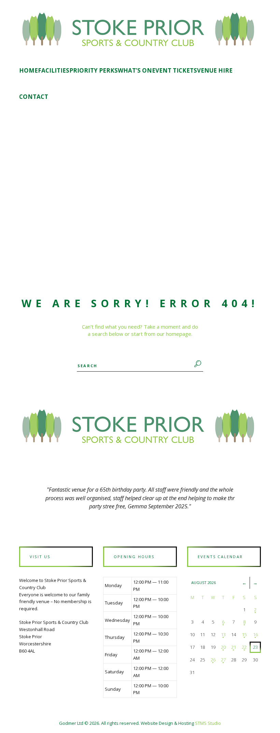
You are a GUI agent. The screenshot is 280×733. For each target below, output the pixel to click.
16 (255, 634)
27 (223, 660)
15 (244, 634)
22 (244, 647)
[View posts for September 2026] (255, 583)
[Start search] (196, 364)
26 (213, 660)
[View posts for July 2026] (244, 583)
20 (223, 647)
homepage (178, 333)
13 (223, 634)
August (203, 582)
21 (233, 647)
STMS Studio (208, 723)
